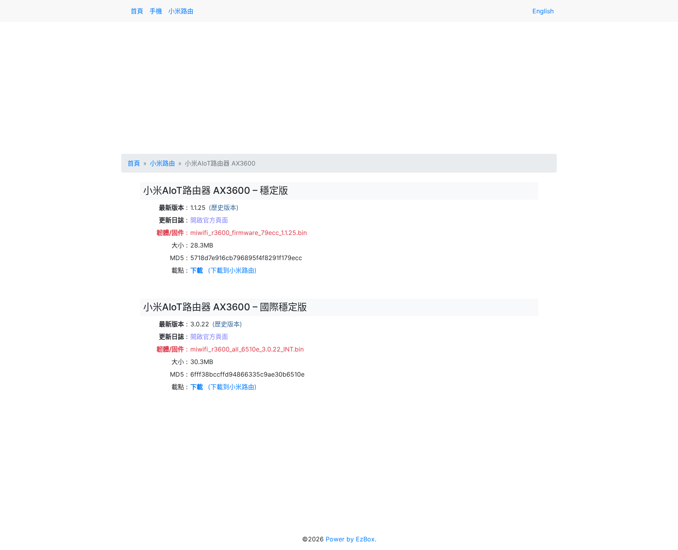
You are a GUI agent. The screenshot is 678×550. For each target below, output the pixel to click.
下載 (196, 270)
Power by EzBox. (351, 539)
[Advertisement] (339, 86)
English (543, 11)
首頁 (137, 11)
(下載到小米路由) (232, 270)
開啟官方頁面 (209, 220)
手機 (155, 11)
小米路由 (180, 11)
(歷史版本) (224, 207)
